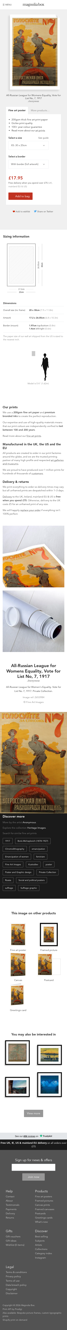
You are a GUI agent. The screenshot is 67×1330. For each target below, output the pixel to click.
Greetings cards (44, 1217)
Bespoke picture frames (29, 1312)
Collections (41, 1249)
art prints (40, 130)
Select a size (28, 137)
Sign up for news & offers (33, 1160)
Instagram (40, 1257)
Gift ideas (11, 1240)
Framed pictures (44, 1200)
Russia (8, 880)
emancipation (38, 848)
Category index (43, 1253)
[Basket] (62, 4)
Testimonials (12, 1204)
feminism (40, 856)
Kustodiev (33, 864)
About (9, 1200)
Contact (10, 1196)
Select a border (16, 156)
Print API (7, 1309)
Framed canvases (44, 1209)
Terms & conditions (16, 1272)
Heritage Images (36, 827)
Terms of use (13, 1280)
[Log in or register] (56, 4)
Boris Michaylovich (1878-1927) (33, 841)
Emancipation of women (17, 856)
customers (37, 473)
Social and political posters (32, 880)
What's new (41, 1221)
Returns (10, 1217)
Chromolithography (14, 848)
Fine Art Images (13, 864)
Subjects (40, 1240)
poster (49, 864)
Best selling (41, 1236)
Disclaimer (11, 1293)
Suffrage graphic (29, 888)
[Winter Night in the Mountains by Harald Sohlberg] (49, 1084)
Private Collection (47, 872)
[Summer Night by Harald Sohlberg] (17, 1087)
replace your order (30, 510)
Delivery (7, 496)
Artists (38, 1245)
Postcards (40, 1213)
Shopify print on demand (15, 1319)
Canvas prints (42, 1204)
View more (33, 1113)
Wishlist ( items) (15, 1245)
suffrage (9, 888)
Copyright (11, 1289)
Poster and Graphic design (18, 872)
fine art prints (33, 436)
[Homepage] (33, 5)
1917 (7, 841)
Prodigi (18, 1309)
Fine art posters (43, 1196)
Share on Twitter (45, 211)
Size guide (43, 137)
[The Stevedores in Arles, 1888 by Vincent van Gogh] (49, 1055)
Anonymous (33, 101)
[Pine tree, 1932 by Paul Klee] (17, 1052)
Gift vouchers (13, 1236)
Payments (11, 1209)
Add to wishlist (23, 211)
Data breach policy (16, 1285)
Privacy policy (13, 1276)
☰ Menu (7, 4)
